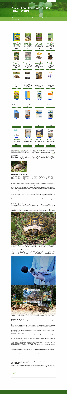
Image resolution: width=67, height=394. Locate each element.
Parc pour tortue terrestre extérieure (26, 17)
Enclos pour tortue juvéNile (15, 19)
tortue (14, 376)
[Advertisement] (33, 27)
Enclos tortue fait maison (45, 17)
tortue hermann (20, 150)
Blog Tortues (14, 370)
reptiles (40, 150)
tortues (35, 149)
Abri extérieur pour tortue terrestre (36, 17)
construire (14, 372)
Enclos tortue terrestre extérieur (16, 17)
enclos (14, 373)
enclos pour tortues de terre (14, 154)
